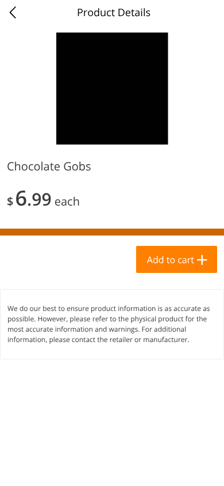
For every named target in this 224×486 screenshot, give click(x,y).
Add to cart (170, 259)
